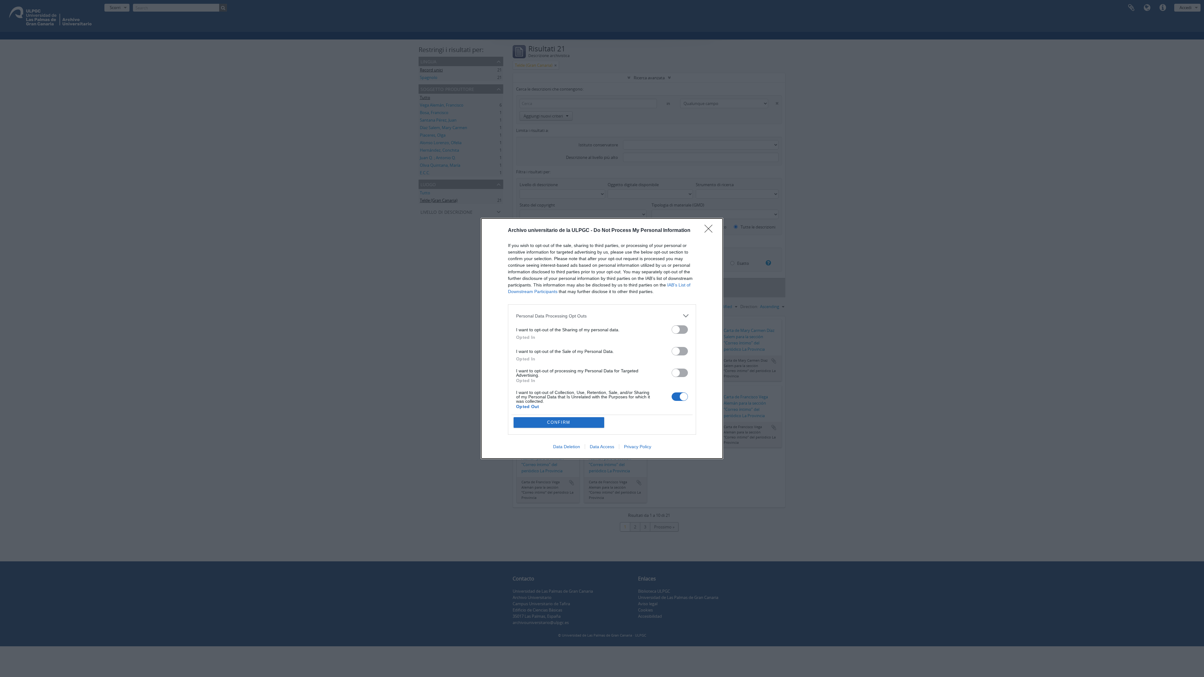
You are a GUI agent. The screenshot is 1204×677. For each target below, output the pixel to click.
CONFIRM (558, 422)
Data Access (602, 446)
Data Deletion (566, 446)
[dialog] (602, 338)
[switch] (680, 329)
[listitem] (602, 315)
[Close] (710, 231)
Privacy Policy (637, 446)
